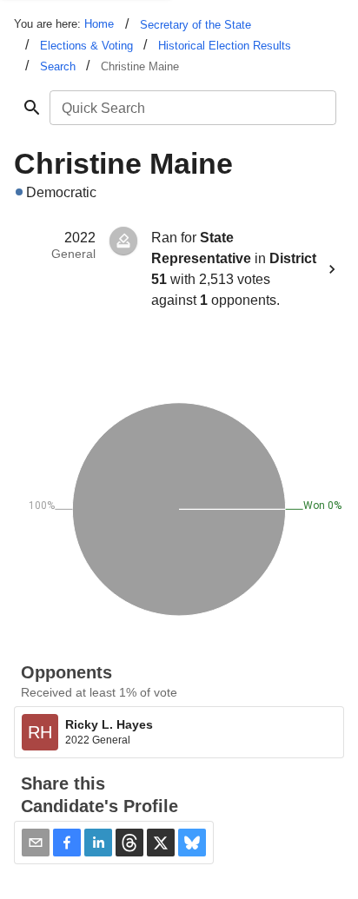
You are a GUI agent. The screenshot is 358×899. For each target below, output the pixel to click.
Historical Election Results (224, 45)
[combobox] (191, 108)
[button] (67, 842)
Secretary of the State (195, 24)
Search (58, 66)
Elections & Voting (86, 45)
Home (99, 23)
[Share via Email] (36, 842)
